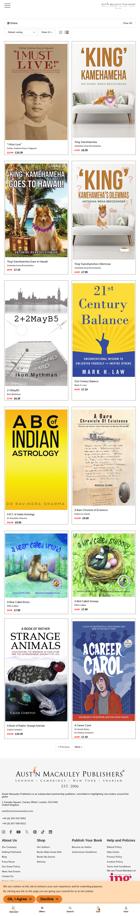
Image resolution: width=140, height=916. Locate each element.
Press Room (8, 862)
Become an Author (82, 847)
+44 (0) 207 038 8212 (14, 823)
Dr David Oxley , (82, 729)
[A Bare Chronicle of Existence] (104, 458)
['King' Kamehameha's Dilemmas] (104, 212)
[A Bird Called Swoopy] (104, 565)
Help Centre (113, 852)
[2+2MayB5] (36, 334)
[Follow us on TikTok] (43, 832)
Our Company (9, 847)
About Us (9, 840)
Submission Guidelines (84, 852)
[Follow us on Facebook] (11, 832)
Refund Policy (114, 847)
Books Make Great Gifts (49, 852)
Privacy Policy (114, 857)
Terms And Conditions (119, 866)
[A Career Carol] (104, 671)
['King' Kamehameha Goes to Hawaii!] (36, 210)
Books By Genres (46, 857)
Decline (47, 899)
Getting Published (11, 852)
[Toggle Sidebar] (7, 5)
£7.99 (84, 272)
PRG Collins (13, 606)
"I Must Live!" (14, 144)
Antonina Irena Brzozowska (87, 146)
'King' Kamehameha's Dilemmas (92, 263)
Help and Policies (121, 840)
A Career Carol (82, 725)
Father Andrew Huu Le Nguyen (22, 148)
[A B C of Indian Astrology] (36, 460)
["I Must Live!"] (36, 92)
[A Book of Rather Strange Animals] (36, 671)
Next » (78, 746)
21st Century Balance (86, 381)
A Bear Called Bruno (18, 602)
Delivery (41, 862)
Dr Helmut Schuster (84, 733)
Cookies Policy (115, 862)
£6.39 (84, 150)
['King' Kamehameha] (104, 91)
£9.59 (18, 522)
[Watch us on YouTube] (19, 832)
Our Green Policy (11, 866)
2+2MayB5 (13, 390)
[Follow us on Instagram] (4, 832)
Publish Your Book (87, 840)
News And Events (11, 871)
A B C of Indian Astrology (21, 514)
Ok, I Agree (17, 899)
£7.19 (17, 269)
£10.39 (19, 152)
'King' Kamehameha (85, 142)
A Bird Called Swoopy (86, 601)
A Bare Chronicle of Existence (91, 510)
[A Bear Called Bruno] (36, 565)
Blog (4, 857)
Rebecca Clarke (82, 514)
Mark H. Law (80, 385)
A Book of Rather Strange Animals (26, 725)
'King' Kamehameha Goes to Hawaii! (27, 261)
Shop (41, 840)
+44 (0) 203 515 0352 (14, 818)
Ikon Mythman (14, 394)
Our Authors (43, 847)
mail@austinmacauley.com (17, 811)
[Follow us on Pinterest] (35, 832)
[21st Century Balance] (104, 330)
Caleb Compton (14, 729)
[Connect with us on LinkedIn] (50, 832)
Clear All (127, 23)
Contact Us (7, 876)
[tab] (60, 32)
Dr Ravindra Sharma (17, 518)
